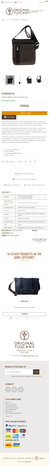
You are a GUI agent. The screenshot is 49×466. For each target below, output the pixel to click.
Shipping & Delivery (11, 406)
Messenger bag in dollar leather (24, 307)
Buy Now (9, 117)
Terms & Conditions (11, 404)
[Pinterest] (35, 161)
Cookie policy (9, 411)
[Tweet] (30, 161)
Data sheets (6, 192)
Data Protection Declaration (13, 413)
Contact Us (8, 416)
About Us (8, 402)
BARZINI (24, 301)
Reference (6, 230)
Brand (34, 230)
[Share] (25, 161)
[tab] (24, 192)
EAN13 (4, 235)
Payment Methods (10, 409)
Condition (6, 233)
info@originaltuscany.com (30, 355)
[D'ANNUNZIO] (5, 80)
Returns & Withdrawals (12, 408)
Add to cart (26, 113)
